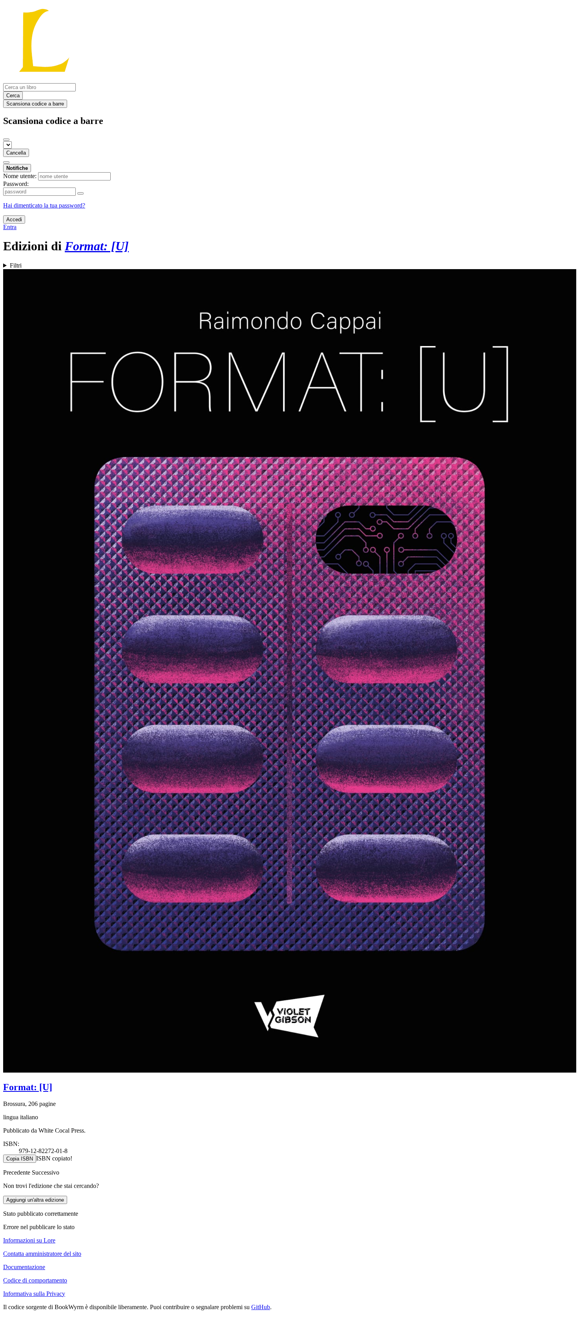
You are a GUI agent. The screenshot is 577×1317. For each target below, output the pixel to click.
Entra (9, 227)
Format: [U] (27, 1087)
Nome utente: (20, 176)
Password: (16, 183)
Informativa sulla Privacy (34, 1293)
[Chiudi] (6, 139)
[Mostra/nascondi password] (80, 193)
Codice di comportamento (35, 1280)
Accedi (14, 219)
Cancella (16, 153)
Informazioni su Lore (29, 1240)
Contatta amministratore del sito (42, 1253)
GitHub (260, 1307)
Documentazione (24, 1267)
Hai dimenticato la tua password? (44, 205)
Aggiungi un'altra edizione (35, 1200)
